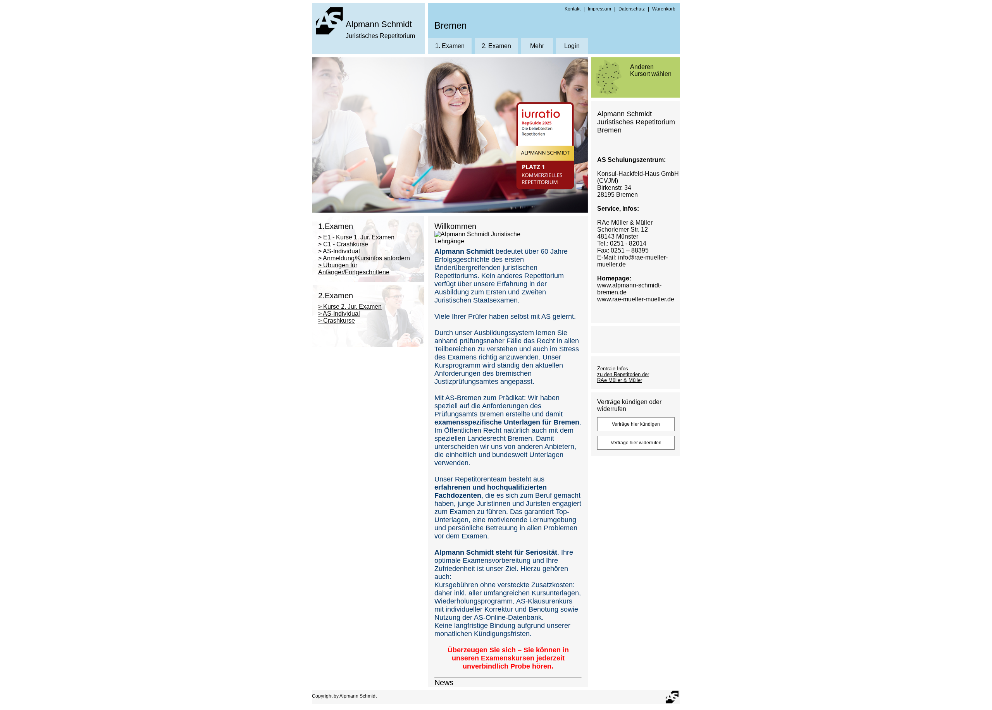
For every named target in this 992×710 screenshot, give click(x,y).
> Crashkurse (336, 320)
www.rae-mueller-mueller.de (635, 299)
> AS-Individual (339, 251)
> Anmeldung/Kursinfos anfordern (364, 258)
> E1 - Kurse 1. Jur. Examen (356, 237)
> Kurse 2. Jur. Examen (350, 306)
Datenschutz (631, 9)
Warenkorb (663, 9)
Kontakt (572, 9)
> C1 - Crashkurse (343, 244)
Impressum (599, 9)
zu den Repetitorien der (623, 374)
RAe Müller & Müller (619, 380)
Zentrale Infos (612, 368)
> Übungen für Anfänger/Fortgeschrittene (353, 268)
